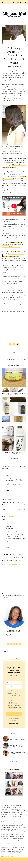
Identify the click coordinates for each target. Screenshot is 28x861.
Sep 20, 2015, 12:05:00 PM (19, 498)
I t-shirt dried (12, 251)
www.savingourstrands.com (13, 516)
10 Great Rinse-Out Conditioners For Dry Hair (16, 746)
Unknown (5, 463)
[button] (14, 700)
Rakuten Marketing (5, 843)
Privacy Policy (9, 856)
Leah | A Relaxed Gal (10, 479)
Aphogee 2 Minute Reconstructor (11, 247)
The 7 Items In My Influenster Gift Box (14, 358)
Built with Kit (14, 723)
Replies (8, 475)
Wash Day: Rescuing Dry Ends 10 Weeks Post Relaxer (14, 354)
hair (9, 66)
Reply (3, 472)
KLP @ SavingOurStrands (7, 498)
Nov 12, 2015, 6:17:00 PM (16, 554)
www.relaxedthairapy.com (13, 565)
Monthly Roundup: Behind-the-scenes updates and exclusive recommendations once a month (15, 705)
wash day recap (16, 66)
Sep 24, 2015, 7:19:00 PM (19, 528)
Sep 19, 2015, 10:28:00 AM (19, 480)
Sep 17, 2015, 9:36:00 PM (16, 462)
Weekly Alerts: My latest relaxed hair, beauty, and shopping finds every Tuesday (15, 694)
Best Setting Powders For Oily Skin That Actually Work (17, 739)
